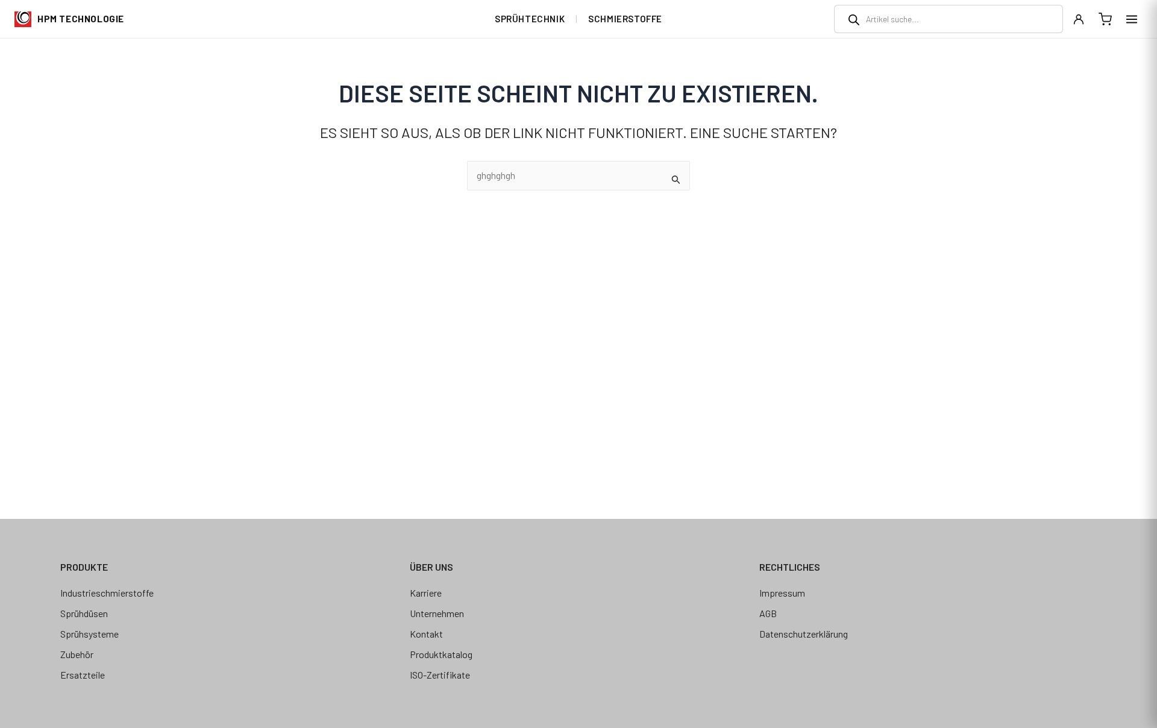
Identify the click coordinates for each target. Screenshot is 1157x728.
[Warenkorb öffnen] (1105, 19)
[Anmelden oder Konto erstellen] (1079, 19)
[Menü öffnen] (1132, 19)
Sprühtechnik (530, 18)
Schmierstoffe (625, 18)
